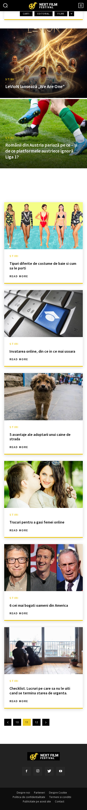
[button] (5, 6)
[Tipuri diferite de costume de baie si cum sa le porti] (43, 225)
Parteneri (39, 792)
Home (8, 17)
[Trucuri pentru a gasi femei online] (43, 484)
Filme (60, 13)
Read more (19, 276)
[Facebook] (26, 771)
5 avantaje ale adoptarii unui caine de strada (40, 437)
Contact (59, 801)
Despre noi (23, 792)
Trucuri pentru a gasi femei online (37, 522)
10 (17, 722)
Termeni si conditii (60, 797)
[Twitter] (49, 771)
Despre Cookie (58, 792)
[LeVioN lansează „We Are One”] (43, 63)
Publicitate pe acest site (37, 801)
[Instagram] (38, 771)
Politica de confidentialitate (29, 797)
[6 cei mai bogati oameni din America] (43, 567)
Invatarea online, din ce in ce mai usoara (42, 351)
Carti (26, 13)
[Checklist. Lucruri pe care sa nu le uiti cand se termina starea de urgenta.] (43, 650)
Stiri (9, 79)
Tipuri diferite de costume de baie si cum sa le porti (43, 265)
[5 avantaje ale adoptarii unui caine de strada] (43, 396)
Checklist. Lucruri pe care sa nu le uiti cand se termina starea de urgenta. (40, 690)
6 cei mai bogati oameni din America (39, 605)
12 (36, 722)
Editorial (43, 13)
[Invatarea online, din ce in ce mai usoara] (43, 313)
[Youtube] (60, 771)
